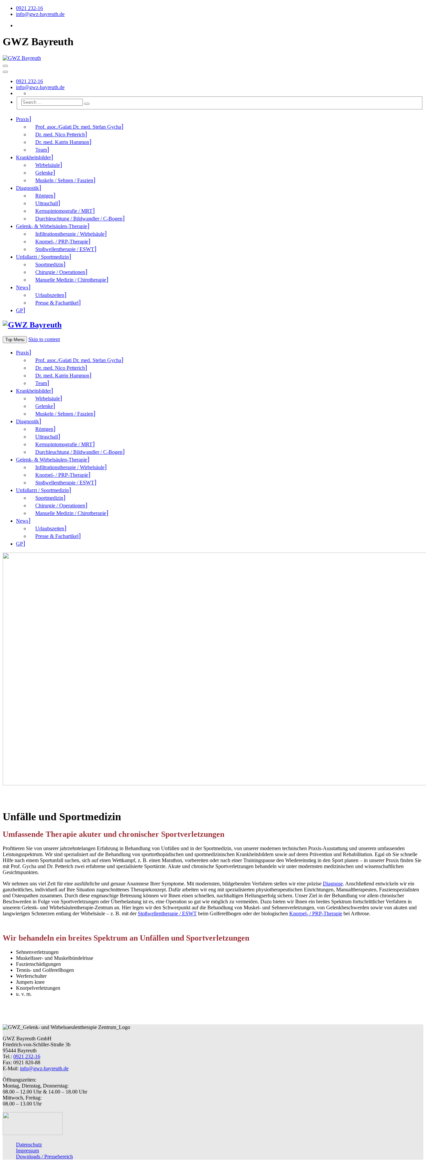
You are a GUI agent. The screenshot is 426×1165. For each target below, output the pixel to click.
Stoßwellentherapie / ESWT (64, 249)
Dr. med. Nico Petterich (60, 134)
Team (41, 150)
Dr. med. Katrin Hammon (62, 142)
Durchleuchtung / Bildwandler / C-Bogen (78, 218)
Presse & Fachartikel (57, 303)
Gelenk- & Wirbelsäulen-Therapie (51, 226)
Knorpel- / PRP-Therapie (61, 241)
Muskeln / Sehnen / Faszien (64, 180)
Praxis (22, 119)
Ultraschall (46, 203)
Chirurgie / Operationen (60, 272)
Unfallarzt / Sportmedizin (42, 257)
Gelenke (44, 173)
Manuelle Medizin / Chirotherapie (70, 280)
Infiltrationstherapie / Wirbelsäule (70, 234)
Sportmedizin (49, 264)
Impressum (27, 1150)
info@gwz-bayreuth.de (40, 14)
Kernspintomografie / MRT (64, 211)
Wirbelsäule (47, 165)
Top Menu (14, 339)
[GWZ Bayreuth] (22, 58)
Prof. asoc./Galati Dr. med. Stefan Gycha (78, 127)
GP (19, 310)
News (22, 287)
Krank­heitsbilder (33, 157)
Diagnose (333, 883)
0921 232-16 (29, 8)
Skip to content (44, 339)
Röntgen (44, 195)
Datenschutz (29, 1144)
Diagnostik (27, 188)
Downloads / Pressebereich (44, 1156)
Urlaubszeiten (49, 295)
